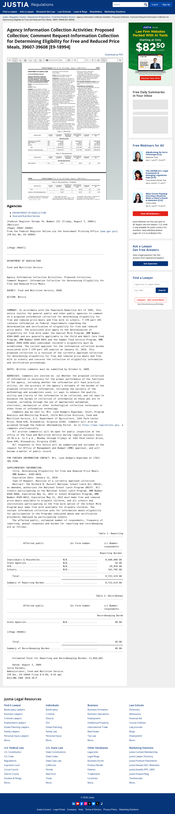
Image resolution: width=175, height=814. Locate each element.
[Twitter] (97, 803)
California (51, 765)
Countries (93, 778)
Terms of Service (93, 809)
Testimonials (135, 778)
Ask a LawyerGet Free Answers (146, 248)
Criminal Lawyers (13, 718)
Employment (94, 718)
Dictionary (134, 709)
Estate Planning (54, 727)
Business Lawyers (13, 713)
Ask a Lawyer (27, 12)
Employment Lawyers (15, 722)
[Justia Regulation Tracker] (16, 4)
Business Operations (98, 713)
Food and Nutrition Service (26, 216)
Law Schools (64, 12)
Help (80, 809)
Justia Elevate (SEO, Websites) (144, 765)
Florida (49, 769)
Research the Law (45, 12)
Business (93, 705)
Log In (155, 4)
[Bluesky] (93, 803)
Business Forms (96, 760)
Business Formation (98, 709)
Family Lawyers (12, 731)
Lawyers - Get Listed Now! (150, 299)
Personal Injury (54, 735)
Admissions (135, 713)
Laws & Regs (80, 12)
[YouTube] (77, 803)
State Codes (52, 756)
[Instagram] (85, 803)
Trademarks (94, 773)
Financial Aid (135, 718)
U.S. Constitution (12, 752)
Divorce (50, 718)
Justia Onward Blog (139, 773)
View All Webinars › (150, 213)
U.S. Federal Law (14, 747)
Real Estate (93, 731)
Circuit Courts (11, 769)
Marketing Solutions (115, 12)
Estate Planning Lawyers (16, 727)
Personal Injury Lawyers (16, 735)
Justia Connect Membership (143, 752)
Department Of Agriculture (39, 17)
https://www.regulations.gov (100, 425)
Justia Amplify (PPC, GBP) (142, 769)
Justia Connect (44, 809)
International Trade (98, 727)
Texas (49, 778)
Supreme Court (12, 765)
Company (71, 809)
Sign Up (166, 4)
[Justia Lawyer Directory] (101, 803)
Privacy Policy (110, 809)
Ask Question (150, 263)
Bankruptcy (52, 709)
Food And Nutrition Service (63, 17)
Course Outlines (137, 722)
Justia (5, 17)
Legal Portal (59, 809)
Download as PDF (114, 54)
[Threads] (89, 803)
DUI (48, 722)
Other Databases (98, 747)
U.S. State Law (54, 747)
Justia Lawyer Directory (141, 756)
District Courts (11, 773)
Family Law (51, 731)
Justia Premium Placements (143, 760)
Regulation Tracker (18, 17)
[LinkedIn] (73, 803)
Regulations (10, 760)
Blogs (132, 731)
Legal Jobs (93, 752)
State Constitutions (56, 752)
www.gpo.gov (108, 231)
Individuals (52, 705)
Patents (91, 769)
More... (7, 740)
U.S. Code (9, 756)
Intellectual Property (98, 722)
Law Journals (135, 727)
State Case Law (53, 760)
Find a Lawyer (10, 12)
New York (51, 773)
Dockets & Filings (13, 778)
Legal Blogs (94, 756)
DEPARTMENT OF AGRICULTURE (29, 212)
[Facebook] (81, 803)
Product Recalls (95, 765)
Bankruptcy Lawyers (14, 709)
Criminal (50, 713)
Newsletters (96, 12)
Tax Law (92, 735)
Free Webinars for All (148, 145)
